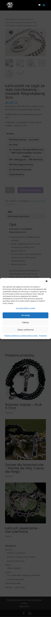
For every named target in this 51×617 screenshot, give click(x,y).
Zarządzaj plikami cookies (25, 308)
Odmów (25, 322)
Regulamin (43, 335)
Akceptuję (25, 315)
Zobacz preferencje (25, 330)
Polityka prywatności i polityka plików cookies (21, 335)
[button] (46, 281)
